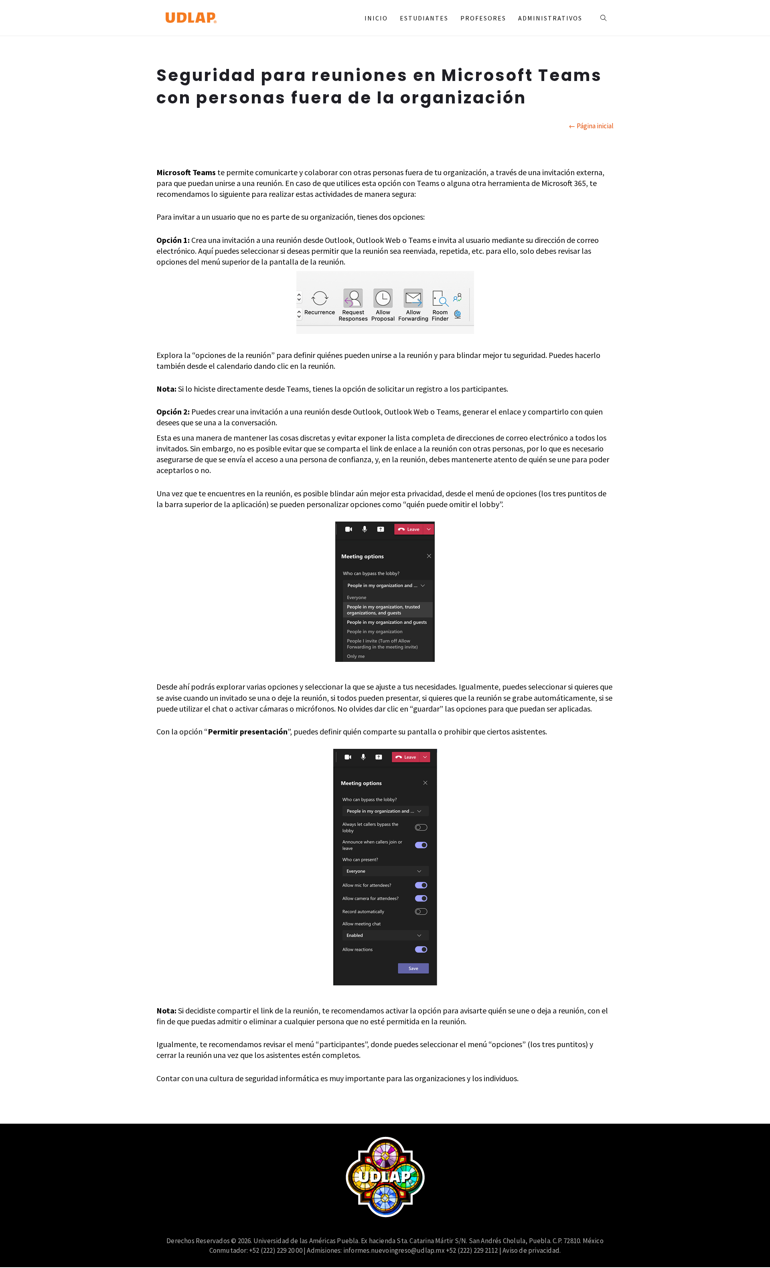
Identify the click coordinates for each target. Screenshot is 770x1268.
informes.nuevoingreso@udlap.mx (394, 1250)
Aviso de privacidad (531, 1250)
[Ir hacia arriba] (747, 1245)
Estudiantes (424, 18)
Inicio (376, 18)
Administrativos (550, 18)
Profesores (483, 18)
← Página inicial (591, 125)
